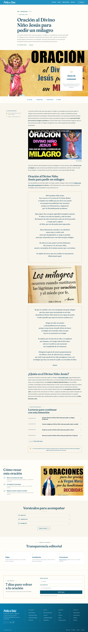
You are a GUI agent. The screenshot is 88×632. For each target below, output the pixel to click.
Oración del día (32, 612)
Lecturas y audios (62, 620)
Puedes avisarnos (62, 559)
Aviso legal (68, 630)
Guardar (59, 99)
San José (45, 615)
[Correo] (13, 622)
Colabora (75, 617)
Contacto (75, 620)
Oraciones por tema (33, 615)
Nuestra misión (76, 615)
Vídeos (59, 617)
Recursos (73, 2)
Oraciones (54, 2)
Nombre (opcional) (44, 578)
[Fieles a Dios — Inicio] (9, 2)
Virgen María (46, 620)
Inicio (18, 11)
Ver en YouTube (79, 160)
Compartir (31, 45)
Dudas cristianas (65, 2)
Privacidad (73, 630)
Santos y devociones (48, 612)
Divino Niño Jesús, (64, 378)
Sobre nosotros (76, 612)
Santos (59, 2)
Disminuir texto (40, 99)
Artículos (60, 615)
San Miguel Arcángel (48, 617)
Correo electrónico (44, 585)
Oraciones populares (33, 617)
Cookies (78, 630)
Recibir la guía (61, 592)
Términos (83, 630)
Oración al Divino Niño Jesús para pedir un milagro (14, 114)
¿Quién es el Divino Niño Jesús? (14, 116)
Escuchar (30, 99)
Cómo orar (31, 620)
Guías (59, 612)
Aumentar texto (50, 99)
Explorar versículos (43, 528)
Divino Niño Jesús (24, 11)
